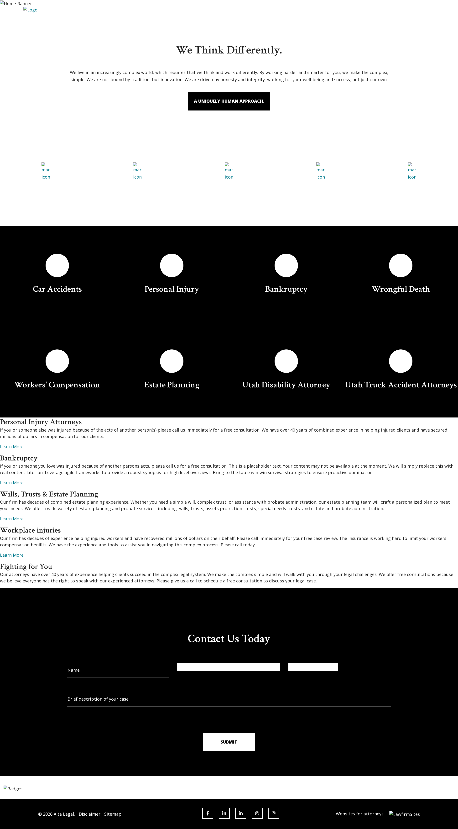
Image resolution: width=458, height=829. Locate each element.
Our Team (189, 21)
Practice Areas (227, 21)
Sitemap (112, 814)
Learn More (12, 446)
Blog (259, 21)
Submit (229, 742)
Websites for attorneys (360, 814)
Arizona (158, 21)
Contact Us (288, 21)
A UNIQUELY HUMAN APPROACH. (229, 101)
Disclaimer (89, 814)
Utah (131, 21)
